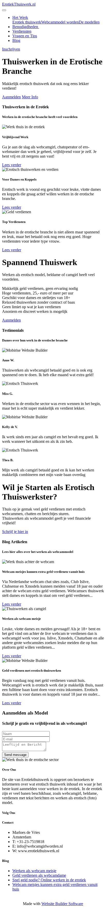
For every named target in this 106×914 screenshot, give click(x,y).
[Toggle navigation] (4, 10)
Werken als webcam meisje (34, 871)
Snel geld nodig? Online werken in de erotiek (49, 880)
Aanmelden (11, 97)
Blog (16, 40)
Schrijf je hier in (15, 531)
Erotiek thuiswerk (26, 22)
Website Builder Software (62, 903)
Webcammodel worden (60, 22)
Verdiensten (21, 31)
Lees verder (11, 165)
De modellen (89, 22)
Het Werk (20, 17)
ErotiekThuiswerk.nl (19, 4)
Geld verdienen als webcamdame (39, 875)
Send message (15, 755)
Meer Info (30, 97)
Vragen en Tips (24, 36)
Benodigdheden (25, 27)
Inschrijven (11, 49)
